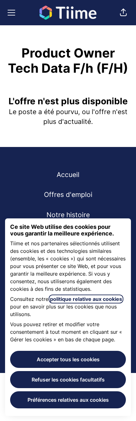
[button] (123, 12)
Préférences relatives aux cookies (68, 400)
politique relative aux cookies (86, 299)
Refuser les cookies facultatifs (68, 379)
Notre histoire (68, 215)
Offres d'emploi (68, 194)
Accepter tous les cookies (68, 359)
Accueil (68, 175)
